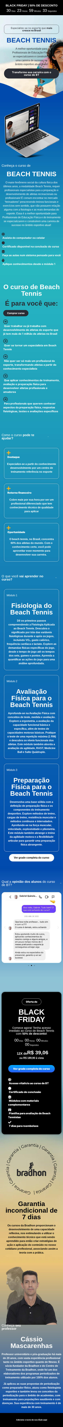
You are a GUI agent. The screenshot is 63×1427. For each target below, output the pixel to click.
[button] (31, 29)
